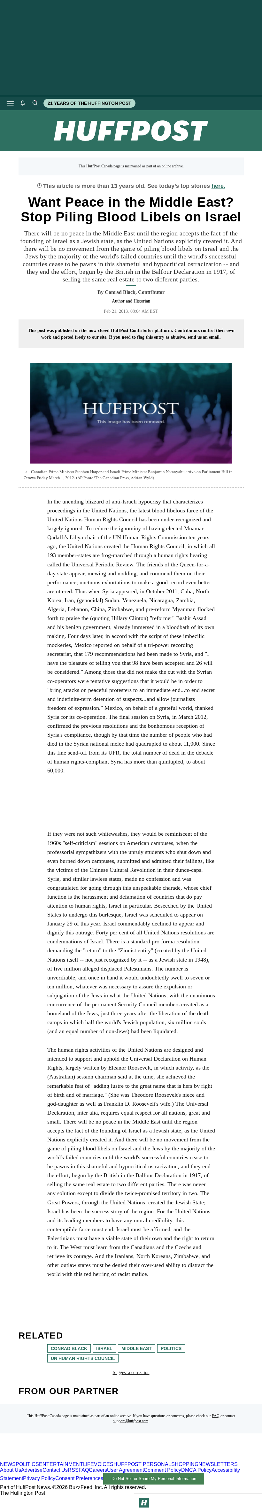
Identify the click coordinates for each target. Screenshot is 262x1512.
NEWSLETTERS (218, 1464)
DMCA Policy (196, 1470)
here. (218, 186)
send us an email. (204, 337)
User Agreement (125, 1470)
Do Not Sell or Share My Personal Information (154, 1478)
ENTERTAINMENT (61, 1464)
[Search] (34, 103)
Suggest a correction (131, 1372)
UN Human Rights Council (83, 1358)
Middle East (136, 1348)
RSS (73, 1470)
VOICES (103, 1464)
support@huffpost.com (130, 1421)
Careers (98, 1470)
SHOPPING (184, 1464)
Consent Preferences (79, 1478)
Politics (171, 1348)
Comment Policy (162, 1470)
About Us (10, 1470)
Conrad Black (69, 1348)
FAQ (216, 1416)
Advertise (31, 1470)
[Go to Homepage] (144, 1503)
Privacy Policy (39, 1478)
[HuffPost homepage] (82, 1458)
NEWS (8, 1464)
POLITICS (27, 1464)
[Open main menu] (10, 103)
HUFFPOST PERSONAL (142, 1464)
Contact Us (55, 1470)
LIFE (88, 1464)
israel (104, 1348)
